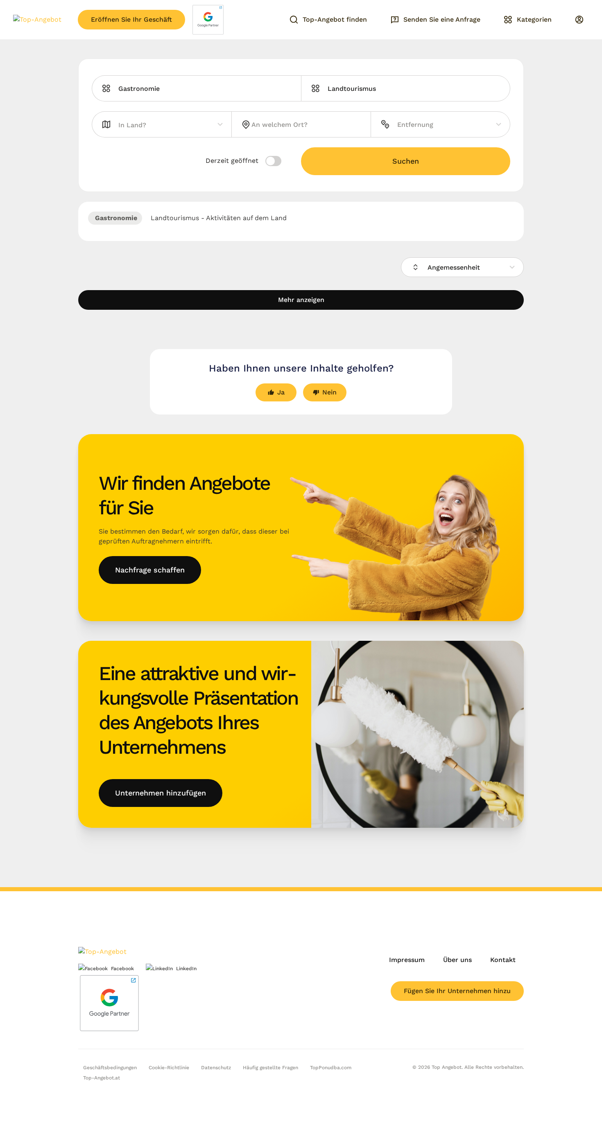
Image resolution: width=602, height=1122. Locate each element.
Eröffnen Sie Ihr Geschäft (131, 19)
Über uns (457, 960)
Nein (329, 392)
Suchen (405, 161)
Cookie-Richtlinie (169, 1067)
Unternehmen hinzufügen (160, 793)
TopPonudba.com (330, 1067)
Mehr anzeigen (301, 300)
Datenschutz (216, 1067)
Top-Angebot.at (101, 1078)
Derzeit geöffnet (233, 160)
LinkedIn (186, 968)
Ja (281, 392)
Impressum (407, 960)
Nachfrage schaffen (150, 570)
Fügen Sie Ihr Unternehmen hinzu (457, 991)
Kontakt (503, 960)
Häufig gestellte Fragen (270, 1067)
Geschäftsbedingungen (110, 1067)
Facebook (122, 968)
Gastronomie (115, 218)
